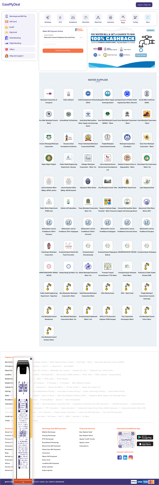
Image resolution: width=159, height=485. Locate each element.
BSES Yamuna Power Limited (61, 362)
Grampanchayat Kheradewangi (88, 253)
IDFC (61, 416)
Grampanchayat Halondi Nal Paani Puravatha (68, 253)
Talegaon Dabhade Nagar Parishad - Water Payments (107, 209)
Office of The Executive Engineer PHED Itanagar (108, 318)
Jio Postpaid (39, 383)
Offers (7, 463)
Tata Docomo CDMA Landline (68, 375)
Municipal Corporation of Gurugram (49, 101)
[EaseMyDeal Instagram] (131, 457)
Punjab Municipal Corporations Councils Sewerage (146, 296)
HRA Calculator (37, 408)
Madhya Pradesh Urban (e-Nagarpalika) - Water (127, 165)
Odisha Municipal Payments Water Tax (88, 274)
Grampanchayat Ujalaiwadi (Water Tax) (88, 318)
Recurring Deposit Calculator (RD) (56, 404)
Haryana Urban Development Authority (68, 145)
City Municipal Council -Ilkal (107, 187)
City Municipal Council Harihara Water (48, 338)
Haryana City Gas (80, 370)
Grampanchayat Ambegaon (146, 252)
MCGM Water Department (127, 187)
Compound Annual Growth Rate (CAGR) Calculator (98, 408)
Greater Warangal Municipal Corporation (48, 145)
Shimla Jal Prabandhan (68, 208)
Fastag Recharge (49, 435)
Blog (6, 453)
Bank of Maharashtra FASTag (42, 391)
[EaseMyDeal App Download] (135, 439)
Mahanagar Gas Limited (59, 370)
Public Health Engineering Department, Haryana (68, 165)
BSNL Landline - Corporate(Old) (108, 375)
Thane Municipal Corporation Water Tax (88, 209)
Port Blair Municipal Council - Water (49, 121)
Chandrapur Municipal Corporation (48, 253)
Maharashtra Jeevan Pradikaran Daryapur (147, 230)
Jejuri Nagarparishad (147, 187)
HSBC (67, 416)
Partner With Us (11, 467)
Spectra (59, 400)
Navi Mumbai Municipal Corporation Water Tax (68, 318)
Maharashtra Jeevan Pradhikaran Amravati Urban (127, 230)
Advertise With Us (12, 470)
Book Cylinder (47, 467)
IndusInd (76, 416)
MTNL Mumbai (62, 379)
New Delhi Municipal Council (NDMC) (110, 362)
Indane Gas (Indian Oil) (91, 387)
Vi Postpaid (51, 383)
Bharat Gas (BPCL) (55, 387)
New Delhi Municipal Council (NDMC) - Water (107, 121)
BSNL (39, 379)
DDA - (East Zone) (127, 293)
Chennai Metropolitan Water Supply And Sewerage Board (127, 209)
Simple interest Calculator (65, 412)
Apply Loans (84, 442)
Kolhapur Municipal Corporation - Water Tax (88, 165)
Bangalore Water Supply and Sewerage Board (107, 101)
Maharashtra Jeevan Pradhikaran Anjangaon (108, 230)
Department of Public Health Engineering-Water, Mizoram (127, 101)
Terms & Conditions (12, 442)
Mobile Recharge (48, 432)
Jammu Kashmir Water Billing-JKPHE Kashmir (68, 189)
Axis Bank (41, 416)
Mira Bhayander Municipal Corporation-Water (68, 294)
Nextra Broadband (72, 400)
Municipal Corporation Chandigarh (127, 145)
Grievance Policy (11, 460)
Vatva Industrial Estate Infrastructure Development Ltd (107, 167)
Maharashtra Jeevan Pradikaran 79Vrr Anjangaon (68, 230)
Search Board (48, 35)
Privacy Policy (10, 439)
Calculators (84, 446)
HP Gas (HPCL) (72, 387)
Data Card (46, 460)
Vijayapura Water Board (88, 187)
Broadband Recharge (50, 442)
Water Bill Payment (49, 456)
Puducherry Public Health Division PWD (146, 274)
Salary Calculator (68, 408)
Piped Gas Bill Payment (51, 449)
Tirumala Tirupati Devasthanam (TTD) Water (108, 274)
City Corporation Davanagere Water (127, 318)
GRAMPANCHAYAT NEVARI (127, 252)
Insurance (46, 453)
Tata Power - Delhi (84, 362)
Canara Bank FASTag (116, 391)
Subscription (47, 470)
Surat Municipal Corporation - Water (127, 121)
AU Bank (85, 416)
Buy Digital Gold (86, 432)
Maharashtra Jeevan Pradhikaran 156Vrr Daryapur (49, 231)
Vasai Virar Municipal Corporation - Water (147, 145)
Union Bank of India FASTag (68, 391)
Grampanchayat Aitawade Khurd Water (127, 274)
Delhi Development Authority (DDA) (88, 101)
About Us (8, 432)
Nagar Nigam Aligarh (49, 164)
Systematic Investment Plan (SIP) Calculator (91, 404)
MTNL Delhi (87, 375)
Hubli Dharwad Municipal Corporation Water (88, 294)
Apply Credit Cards (87, 439)
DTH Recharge (48, 439)
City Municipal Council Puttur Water (146, 318)
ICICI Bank (52, 416)
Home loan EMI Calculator (89, 412)
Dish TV (45, 366)
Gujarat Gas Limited (39, 370)
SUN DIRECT (69, 366)
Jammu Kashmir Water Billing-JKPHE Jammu (49, 189)
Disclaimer (9, 449)
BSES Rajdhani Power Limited (35, 362)
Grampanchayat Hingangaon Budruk (107, 253)
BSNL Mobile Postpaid (81, 383)
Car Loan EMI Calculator (112, 412)
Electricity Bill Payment (51, 446)
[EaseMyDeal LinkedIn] (125, 457)
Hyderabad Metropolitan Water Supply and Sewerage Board (88, 123)
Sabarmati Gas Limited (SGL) (101, 370)
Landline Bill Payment (50, 463)
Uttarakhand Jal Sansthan (68, 120)
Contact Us (9, 435)
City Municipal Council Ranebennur (48, 318)
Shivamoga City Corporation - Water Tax (146, 165)
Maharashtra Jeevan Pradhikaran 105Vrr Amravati (88, 231)
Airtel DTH (56, 366)
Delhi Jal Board (68, 100)
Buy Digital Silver (86, 435)
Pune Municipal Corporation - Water (146, 121)
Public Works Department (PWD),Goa (49, 209)
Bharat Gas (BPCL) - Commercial (32, 387)
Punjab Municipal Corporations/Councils (107, 145)
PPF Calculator (52, 408)
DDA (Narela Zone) (107, 293)
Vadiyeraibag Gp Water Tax (68, 272)
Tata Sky (35, 366)
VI (33, 379)
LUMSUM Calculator (120, 404)
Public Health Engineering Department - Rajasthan (49, 294)
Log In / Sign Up (144, 5)
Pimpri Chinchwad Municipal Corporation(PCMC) (88, 145)
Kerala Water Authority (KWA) (147, 101)
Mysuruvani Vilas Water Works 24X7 (147, 209)
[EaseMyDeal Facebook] (119, 457)
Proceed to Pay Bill (63, 50)
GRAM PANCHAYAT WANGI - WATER (49, 274)
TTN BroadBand (46, 400)
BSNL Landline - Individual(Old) (40, 375)
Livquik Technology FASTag (94, 391)
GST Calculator (45, 412)
